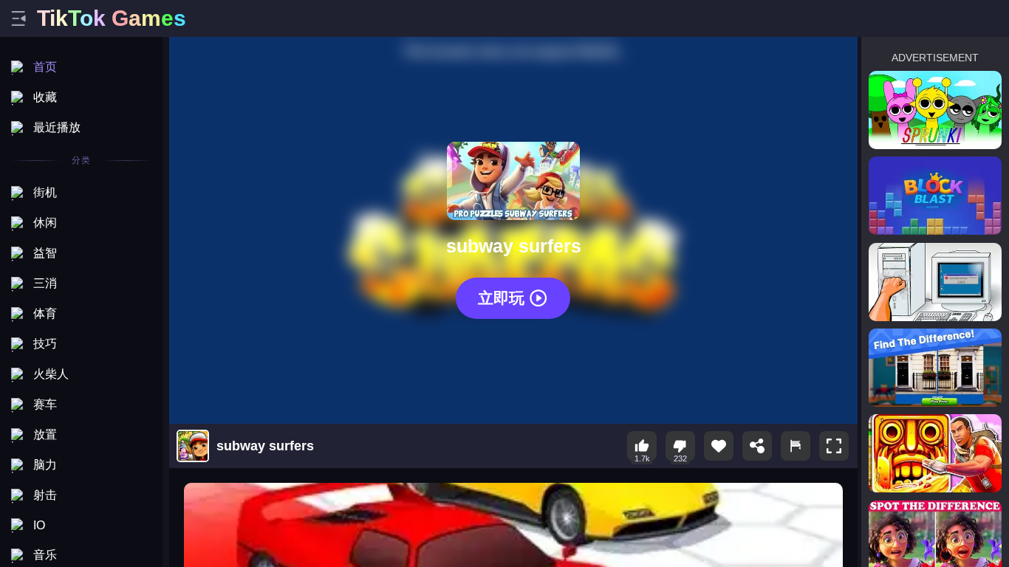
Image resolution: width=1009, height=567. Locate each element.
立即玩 (501, 297)
